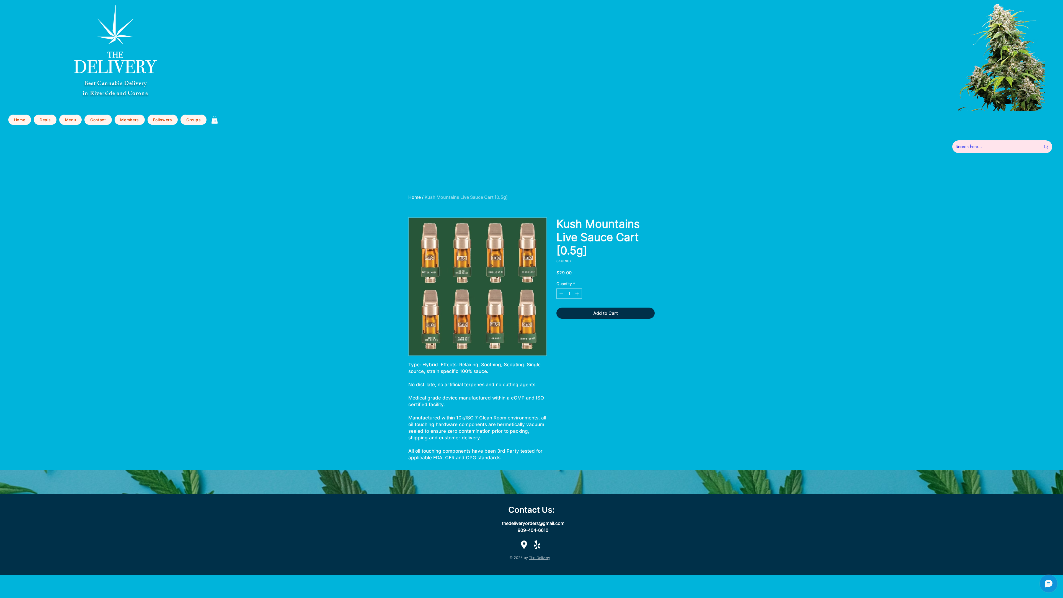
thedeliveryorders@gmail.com (533, 523)
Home (414, 197)
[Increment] (577, 293)
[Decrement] (560, 293)
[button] (70, 119)
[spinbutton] (569, 293)
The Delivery (539, 557)
